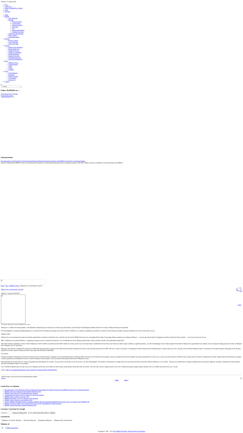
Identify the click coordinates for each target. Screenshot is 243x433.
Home (2, 286)
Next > (126, 380)
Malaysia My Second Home (6, 97)
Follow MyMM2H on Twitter (13, 8)
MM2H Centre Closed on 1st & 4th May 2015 (18, 400)
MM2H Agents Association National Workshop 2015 (20, 405)
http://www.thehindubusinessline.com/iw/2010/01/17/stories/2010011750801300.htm (31, 370)
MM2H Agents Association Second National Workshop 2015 (23, 391)
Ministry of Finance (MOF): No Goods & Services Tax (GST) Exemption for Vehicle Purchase (33, 403)
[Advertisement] (8, 126)
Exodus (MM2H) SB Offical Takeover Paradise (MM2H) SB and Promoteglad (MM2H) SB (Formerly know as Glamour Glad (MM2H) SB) (47, 402)
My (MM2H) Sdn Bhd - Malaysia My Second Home (129, 431)
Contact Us (8, 6)
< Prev (116, 380)
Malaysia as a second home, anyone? (12, 289)
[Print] (237, 290)
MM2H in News (14, 286)
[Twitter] (15, 94)
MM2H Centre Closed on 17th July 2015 (17, 397)
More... (4, 378)
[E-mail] (240, 291)
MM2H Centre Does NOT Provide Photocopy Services (21, 393)
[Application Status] (7, 96)
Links (6, 10)
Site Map (7, 11)
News (6, 5)
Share (239, 305)
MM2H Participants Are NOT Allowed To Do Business (21, 398)
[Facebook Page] (6, 94)
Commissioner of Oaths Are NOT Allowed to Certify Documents (24, 395)
